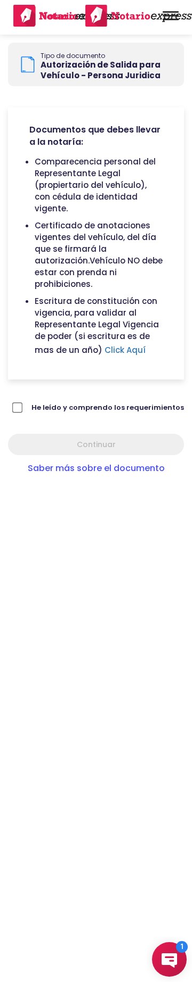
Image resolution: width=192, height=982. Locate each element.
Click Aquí (125, 350)
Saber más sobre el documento (96, 468)
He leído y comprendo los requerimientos (107, 407)
